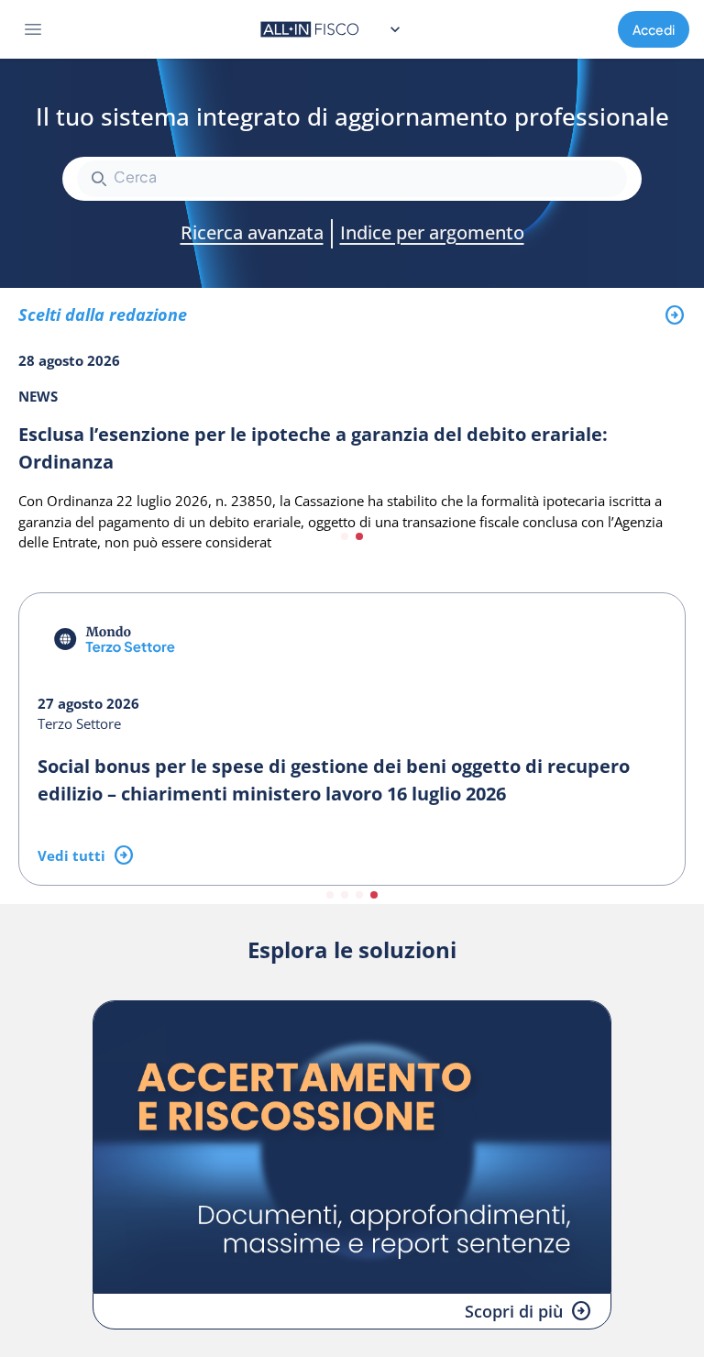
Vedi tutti (71, 855)
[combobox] (352, 178)
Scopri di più (514, 1311)
